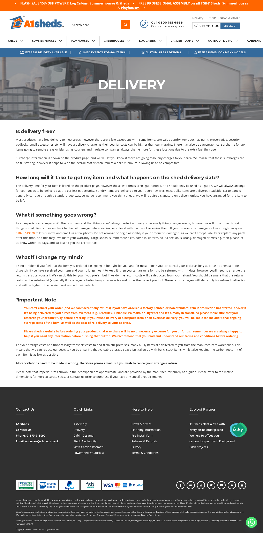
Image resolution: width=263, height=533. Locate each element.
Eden (192, 447)
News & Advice (230, 18)
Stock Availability (85, 441)
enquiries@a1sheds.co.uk (42, 441)
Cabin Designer (84, 435)
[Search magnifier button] (125, 24)
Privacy (136, 447)
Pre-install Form (142, 435)
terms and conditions (200, 336)
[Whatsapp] (251, 522)
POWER (61, 3)
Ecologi (224, 441)
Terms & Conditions (145, 453)
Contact (248, 18)
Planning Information (146, 430)
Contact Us (23, 430)
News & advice (142, 424)
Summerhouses (102, 3)
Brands (212, 18)
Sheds (124, 3)
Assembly (80, 424)
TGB (204, 3)
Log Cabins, (80, 3)
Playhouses (130, 8)
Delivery (197, 18)
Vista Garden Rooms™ (89, 447)
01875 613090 (25, 233)
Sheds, (216, 3)
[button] (216, 25)
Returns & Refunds (145, 441)
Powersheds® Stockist (89, 453)
